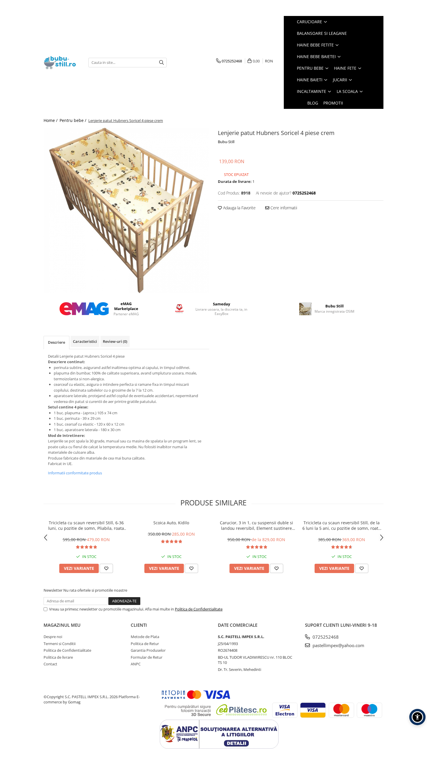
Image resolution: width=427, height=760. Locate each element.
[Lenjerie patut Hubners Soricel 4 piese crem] (126, 210)
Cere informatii (283, 207)
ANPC (136, 664)
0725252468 (325, 637)
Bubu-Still (226, 141)
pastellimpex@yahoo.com (337, 645)
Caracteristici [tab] (85, 341)
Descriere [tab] (56, 342)
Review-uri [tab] (115, 341)
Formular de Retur (146, 657)
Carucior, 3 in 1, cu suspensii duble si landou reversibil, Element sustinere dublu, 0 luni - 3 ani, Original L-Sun (256, 525)
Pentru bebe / (73, 120)
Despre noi (53, 636)
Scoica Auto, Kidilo (171, 522)
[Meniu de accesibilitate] (417, 717)
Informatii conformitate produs (75, 473)
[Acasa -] (62, 62)
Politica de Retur (145, 643)
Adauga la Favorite (239, 207)
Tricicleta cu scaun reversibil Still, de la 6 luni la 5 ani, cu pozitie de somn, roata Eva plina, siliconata (341, 525)
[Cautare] (161, 62)
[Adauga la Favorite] (106, 568)
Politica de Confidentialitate (199, 609)
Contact (50, 664)
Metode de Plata (145, 636)
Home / (51, 120)
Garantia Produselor (148, 650)
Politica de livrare (58, 657)
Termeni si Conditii (60, 643)
